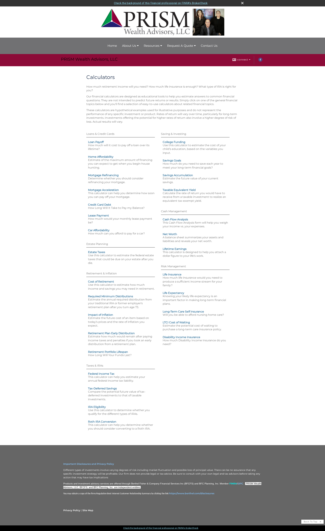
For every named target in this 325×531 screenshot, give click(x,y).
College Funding (174, 142)
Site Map (87, 510)
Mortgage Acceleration (103, 190)
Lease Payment (98, 215)
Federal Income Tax (101, 373)
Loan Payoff (96, 142)
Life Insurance (172, 274)
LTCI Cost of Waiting (176, 322)
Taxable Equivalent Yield (179, 190)
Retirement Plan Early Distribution (111, 333)
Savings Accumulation (178, 175)
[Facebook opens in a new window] (260, 60)
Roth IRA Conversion (102, 421)
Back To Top (311, 521)
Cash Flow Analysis (175, 219)
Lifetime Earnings (175, 249)
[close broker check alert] (242, 3)
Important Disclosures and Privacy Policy (88, 463)
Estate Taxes (96, 252)
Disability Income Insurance (181, 337)
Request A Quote (180, 46)
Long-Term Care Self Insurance (183, 311)
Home (112, 46)
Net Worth (170, 234)
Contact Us (209, 46)
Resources (151, 46)
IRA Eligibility (97, 407)
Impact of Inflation (100, 314)
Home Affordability (100, 156)
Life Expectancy (173, 293)
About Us (129, 46)
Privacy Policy (71, 510)
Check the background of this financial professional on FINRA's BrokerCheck (161, 3)
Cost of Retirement (101, 281)
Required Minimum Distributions (110, 296)
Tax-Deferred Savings (102, 388)
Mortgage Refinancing (103, 175)
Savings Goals (172, 160)
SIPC (240, 483)
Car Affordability (99, 230)
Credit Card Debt (99, 204)
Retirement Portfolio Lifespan (108, 351)
